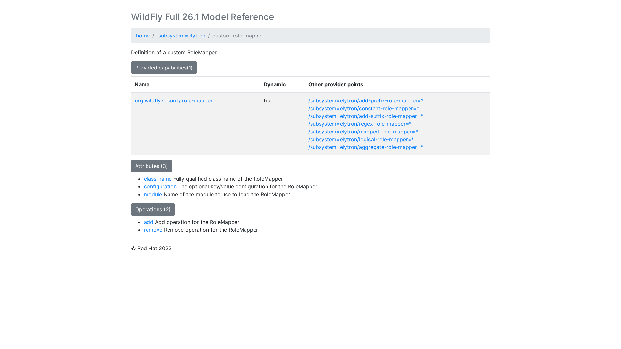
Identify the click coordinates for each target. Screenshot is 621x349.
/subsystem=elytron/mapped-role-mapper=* (363, 131)
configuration (160, 186)
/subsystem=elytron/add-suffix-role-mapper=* (365, 116)
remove (153, 230)
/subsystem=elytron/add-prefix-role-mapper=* (366, 100)
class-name (158, 178)
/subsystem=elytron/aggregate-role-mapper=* (365, 147)
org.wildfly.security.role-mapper (173, 100)
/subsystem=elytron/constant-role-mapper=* (363, 108)
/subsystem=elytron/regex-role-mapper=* (360, 124)
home (143, 35)
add (148, 222)
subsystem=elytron (181, 35)
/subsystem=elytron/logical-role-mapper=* (361, 139)
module (153, 194)
